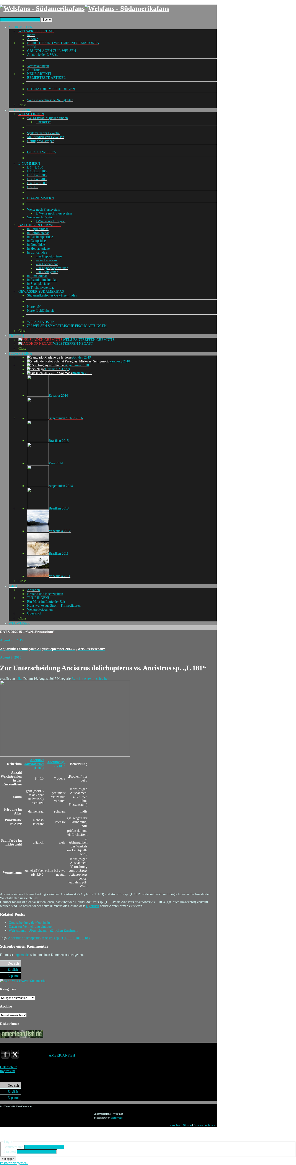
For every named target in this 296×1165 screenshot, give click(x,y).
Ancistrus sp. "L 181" (57, 938)
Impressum (7, 1071)
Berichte (77, 678)
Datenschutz (8, 1067)
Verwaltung (175, 1125)
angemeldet (21, 955)
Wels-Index (211, 1125)
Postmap (198, 1125)
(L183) (34, 764)
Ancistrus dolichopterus (24, 938)
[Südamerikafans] (84, 8)
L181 (77, 938)
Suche (47, 19)
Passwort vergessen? (14, 1163)
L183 (86, 938)
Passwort (9, 1151)
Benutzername (13, 1147)
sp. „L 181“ (56, 764)
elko (20, 678)
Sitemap (187, 1125)
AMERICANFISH (62, 1055)
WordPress (117, 1117)
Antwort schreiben (96, 678)
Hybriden (92, 906)
